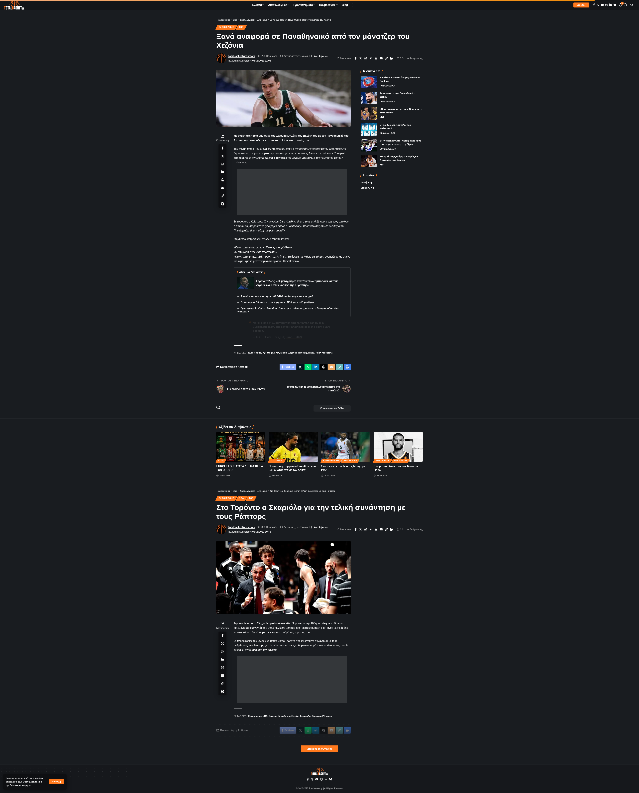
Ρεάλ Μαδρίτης (324, 352)
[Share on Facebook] (355, 58)
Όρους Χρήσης (31, 782)
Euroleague (226, 27)
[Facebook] (594, 5)
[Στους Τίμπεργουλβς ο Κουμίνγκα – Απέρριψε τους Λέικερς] (369, 161)
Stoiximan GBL (387, 133)
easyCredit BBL (331, 460)
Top (241, 27)
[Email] (381, 58)
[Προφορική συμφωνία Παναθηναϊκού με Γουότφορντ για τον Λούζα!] (293, 447)
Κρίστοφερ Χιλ (271, 352)
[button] (56, 781)
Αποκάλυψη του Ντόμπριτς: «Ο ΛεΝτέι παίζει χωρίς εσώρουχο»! (277, 296)
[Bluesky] (615, 5)
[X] (598, 5)
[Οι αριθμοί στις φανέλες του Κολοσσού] (369, 129)
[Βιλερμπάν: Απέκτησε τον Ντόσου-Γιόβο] (398, 447)
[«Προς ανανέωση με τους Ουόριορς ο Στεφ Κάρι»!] (369, 113)
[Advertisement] (292, 192)
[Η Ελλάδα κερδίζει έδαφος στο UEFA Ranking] (369, 82)
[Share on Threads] (376, 58)
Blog (221, 460)
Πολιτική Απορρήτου (20, 785)
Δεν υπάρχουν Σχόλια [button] (333, 408)
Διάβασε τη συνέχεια (319, 748)
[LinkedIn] (611, 5)
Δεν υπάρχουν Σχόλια (296, 56)
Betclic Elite (383, 460)
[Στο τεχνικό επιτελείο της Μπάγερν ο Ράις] (345, 447)
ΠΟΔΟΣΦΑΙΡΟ (387, 85)
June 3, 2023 (294, 337)
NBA (382, 117)
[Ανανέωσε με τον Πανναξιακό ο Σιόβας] (369, 98)
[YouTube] (602, 5)
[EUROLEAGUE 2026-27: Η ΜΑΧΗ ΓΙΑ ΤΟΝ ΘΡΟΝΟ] (240, 447)
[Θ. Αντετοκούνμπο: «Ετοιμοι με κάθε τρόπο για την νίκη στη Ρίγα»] (369, 145)
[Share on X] (360, 58)
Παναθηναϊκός (306, 352)
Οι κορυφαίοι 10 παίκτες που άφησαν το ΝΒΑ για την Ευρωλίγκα (277, 302)
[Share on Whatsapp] (365, 58)
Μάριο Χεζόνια (288, 352)
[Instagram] (607, 5)
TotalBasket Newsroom (241, 56)
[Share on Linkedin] (371, 58)
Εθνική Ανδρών (388, 149)
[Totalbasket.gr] (14, 5)
